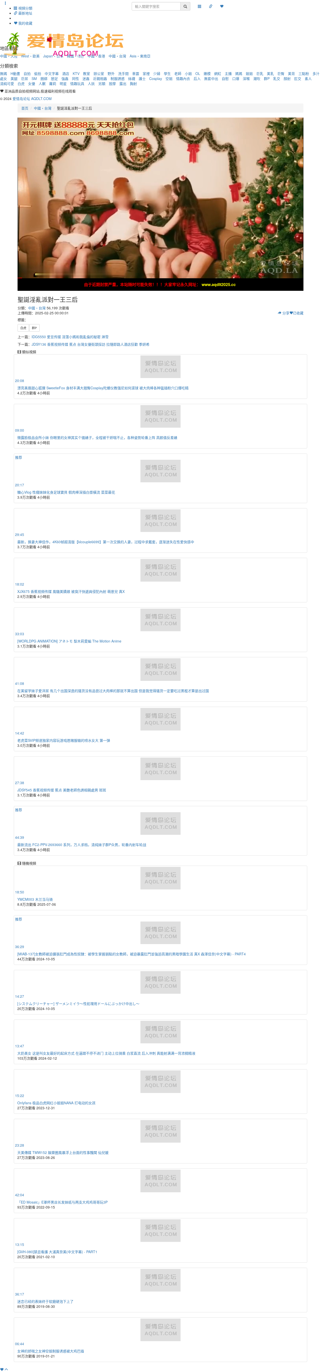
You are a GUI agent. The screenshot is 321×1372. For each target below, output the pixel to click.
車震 (135, 73)
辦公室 (99, 73)
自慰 (225, 78)
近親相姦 (100, 78)
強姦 (64, 78)
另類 (101, 83)
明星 (63, 83)
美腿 (14, 78)
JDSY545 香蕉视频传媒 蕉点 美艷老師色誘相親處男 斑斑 (61, 789)
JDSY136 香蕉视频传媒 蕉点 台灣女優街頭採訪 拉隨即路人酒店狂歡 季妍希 (90, 344)
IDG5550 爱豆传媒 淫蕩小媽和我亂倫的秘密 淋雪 (70, 336)
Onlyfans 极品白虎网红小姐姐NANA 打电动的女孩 (56, 1102)
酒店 (65, 73)
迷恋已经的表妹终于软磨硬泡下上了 (45, 1301)
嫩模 (207, 73)
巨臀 (280, 73)
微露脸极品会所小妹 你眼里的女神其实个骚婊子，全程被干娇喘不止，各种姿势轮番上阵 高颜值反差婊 (97, 437)
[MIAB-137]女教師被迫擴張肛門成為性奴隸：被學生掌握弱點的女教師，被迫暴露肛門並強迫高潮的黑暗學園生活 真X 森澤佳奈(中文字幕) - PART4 (131, 953)
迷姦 (86, 78)
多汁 (315, 73)
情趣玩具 (77, 83)
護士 (142, 78)
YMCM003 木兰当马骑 (35, 899)
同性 (75, 78)
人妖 (91, 83)
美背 (291, 73)
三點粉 (303, 73)
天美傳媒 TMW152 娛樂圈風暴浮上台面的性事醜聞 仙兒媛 (63, 1152)
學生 (167, 73)
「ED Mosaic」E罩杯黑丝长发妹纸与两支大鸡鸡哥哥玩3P (62, 1202)
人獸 (42, 83)
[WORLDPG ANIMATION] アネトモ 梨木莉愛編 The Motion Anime (69, 641)
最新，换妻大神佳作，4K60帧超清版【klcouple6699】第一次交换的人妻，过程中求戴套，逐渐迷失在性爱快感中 (105, 541)
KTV (76, 73)
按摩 (112, 83)
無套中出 (211, 78)
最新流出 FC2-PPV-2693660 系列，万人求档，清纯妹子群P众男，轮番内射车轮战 (81, 844)
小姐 (188, 73)
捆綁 (43, 78)
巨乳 (259, 73)
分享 (285, 312)
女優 (31, 83)
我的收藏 (24, 23)
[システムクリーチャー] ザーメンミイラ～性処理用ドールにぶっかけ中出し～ (78, 1003)
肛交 (297, 78)
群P (267, 78)
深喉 (246, 78)
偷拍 (37, 73)
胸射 (133, 83)
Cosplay (155, 78)
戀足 (54, 78)
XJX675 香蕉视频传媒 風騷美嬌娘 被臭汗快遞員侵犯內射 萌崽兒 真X (71, 591)
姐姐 (249, 73)
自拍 (27, 73)
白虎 (21, 83)
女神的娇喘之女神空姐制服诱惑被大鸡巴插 (50, 1350)
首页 (24, 108)
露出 (122, 83)
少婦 (156, 73)
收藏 (298, 312)
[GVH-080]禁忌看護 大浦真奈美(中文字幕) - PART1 (57, 1251)
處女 (3, 78)
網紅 (217, 73)
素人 (308, 78)
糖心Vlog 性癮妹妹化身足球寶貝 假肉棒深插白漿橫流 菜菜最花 (66, 492)
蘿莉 (52, 83)
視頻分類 (24, 8)
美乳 (270, 73)
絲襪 (131, 78)
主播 (228, 73)
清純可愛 (7, 83)
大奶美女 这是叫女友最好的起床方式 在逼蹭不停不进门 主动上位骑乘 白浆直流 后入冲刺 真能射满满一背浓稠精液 (106, 1053)
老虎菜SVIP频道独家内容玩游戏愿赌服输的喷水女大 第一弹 (63, 740)
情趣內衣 (183, 78)
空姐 (169, 78)
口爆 (235, 78)
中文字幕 (52, 73)
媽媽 (238, 73)
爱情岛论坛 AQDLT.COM (32, 98)
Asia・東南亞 (140, 55)
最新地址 (24, 13)
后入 (197, 78)
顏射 (287, 78)
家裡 (146, 73)
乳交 (276, 78)
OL (197, 73)
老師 (177, 73)
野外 (111, 73)
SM (34, 78)
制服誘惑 (118, 78)
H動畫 (15, 73)
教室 (86, 73)
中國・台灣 (42, 108)
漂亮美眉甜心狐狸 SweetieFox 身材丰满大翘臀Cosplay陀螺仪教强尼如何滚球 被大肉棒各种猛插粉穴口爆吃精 (103, 387)
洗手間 (123, 73)
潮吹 (256, 78)
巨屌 (24, 78)
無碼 (3, 73)
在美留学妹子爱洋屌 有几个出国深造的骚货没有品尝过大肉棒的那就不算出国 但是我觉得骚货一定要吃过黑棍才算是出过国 (113, 690)
